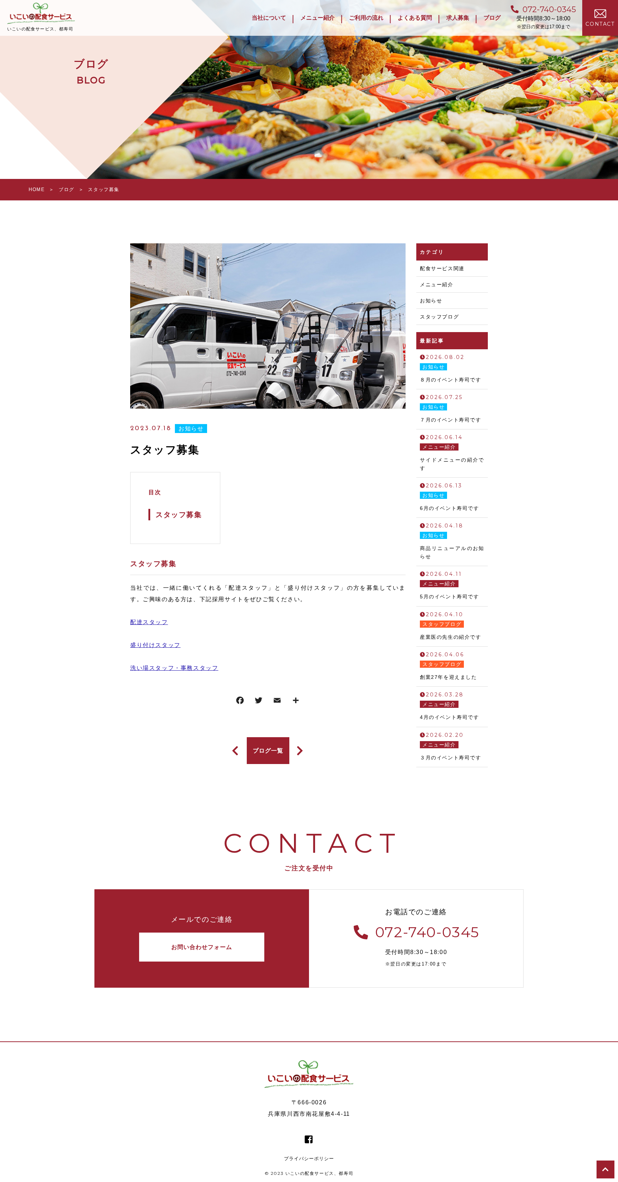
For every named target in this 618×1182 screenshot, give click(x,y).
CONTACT (599, 24)
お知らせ (190, 428)
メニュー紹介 (436, 284)
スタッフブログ (439, 317)
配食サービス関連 (442, 268)
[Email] (277, 702)
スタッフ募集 (179, 515)
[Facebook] (240, 702)
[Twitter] (258, 702)
